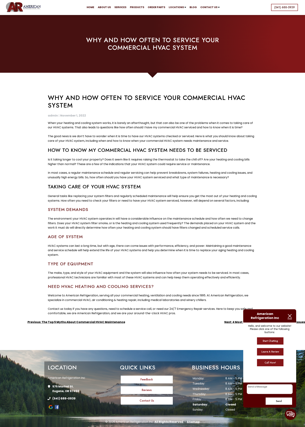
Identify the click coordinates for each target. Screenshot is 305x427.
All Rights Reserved (168, 422)
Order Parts (156, 7)
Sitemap (193, 422)
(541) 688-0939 (64, 398)
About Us (104, 7)
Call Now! (270, 362)
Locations (176, 7)
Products (137, 7)
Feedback (146, 379)
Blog (193, 7)
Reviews (147, 390)
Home (90, 7)
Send (279, 401)
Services (120, 7)
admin (53, 116)
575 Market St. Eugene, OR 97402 (65, 388)
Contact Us (209, 7)
